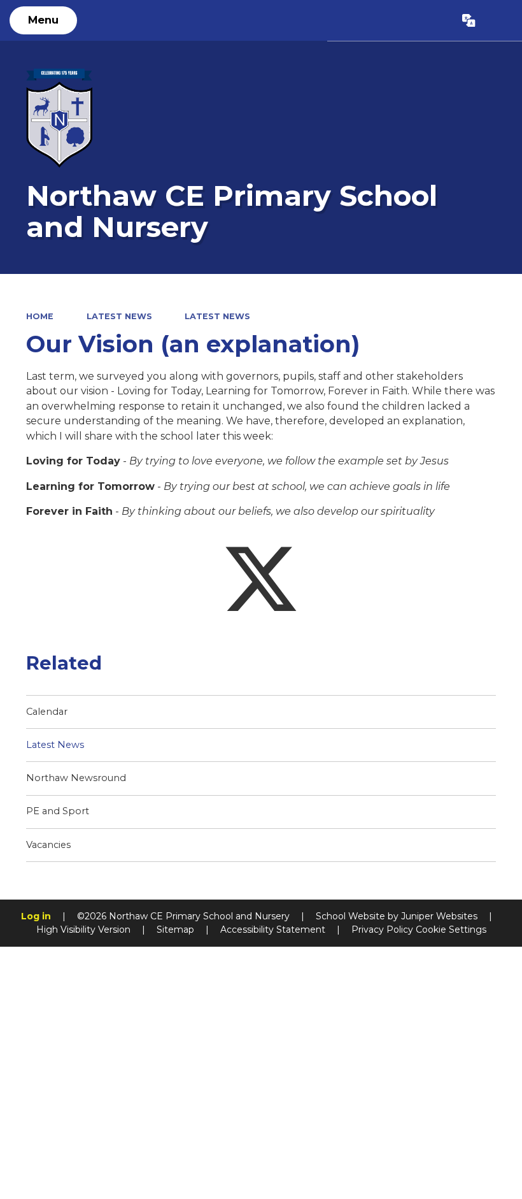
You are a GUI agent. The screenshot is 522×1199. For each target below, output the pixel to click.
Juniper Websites (439, 916)
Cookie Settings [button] (451, 929)
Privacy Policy (382, 929)
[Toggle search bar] (498, 20)
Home (39, 316)
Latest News (119, 316)
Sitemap (175, 929)
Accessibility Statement (272, 929)
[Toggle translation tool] (469, 20)
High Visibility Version (83, 929)
